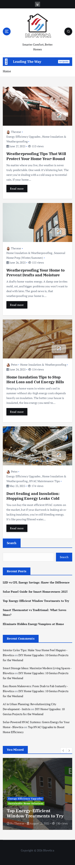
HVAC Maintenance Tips (44, 481)
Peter (14, 364)
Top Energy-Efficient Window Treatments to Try (36, 601)
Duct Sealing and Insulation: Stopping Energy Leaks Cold (33, 496)
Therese (16, 132)
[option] (37, 794)
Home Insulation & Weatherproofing (29, 253)
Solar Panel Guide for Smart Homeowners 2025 (35, 591)
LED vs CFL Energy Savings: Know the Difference (36, 582)
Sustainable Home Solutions (25, 803)
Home (7, 71)
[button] (63, 751)
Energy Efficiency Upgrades (23, 136)
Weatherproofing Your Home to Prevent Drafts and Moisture (35, 272)
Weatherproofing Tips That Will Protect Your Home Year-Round (36, 156)
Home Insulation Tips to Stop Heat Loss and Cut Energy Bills (35, 379)
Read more (17, 188)
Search (12, 543)
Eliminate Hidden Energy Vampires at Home (33, 624)
